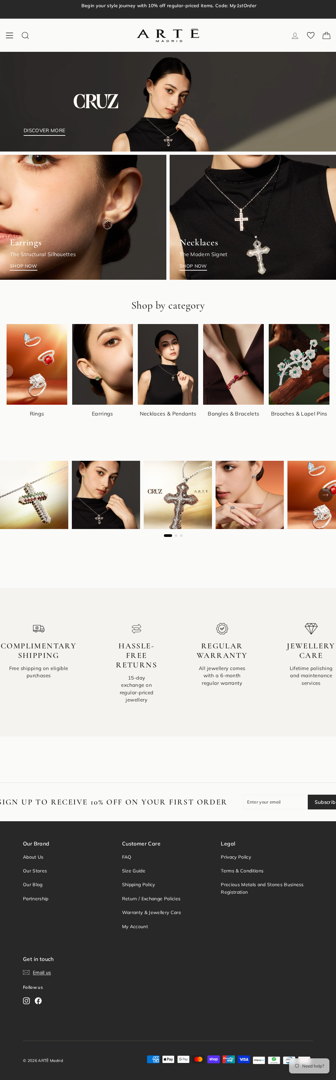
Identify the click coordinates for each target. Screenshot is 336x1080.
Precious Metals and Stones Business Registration (262, 888)
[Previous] (6, 370)
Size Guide (133, 871)
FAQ (127, 857)
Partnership (36, 899)
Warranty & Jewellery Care (151, 912)
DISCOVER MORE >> (181, 13)
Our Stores (35, 871)
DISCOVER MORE (44, 130)
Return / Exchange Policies (151, 899)
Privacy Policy (236, 857)
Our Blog (33, 884)
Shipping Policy (138, 884)
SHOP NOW (23, 266)
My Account (135, 926)
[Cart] (326, 35)
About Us (33, 857)
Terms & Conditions (242, 871)
